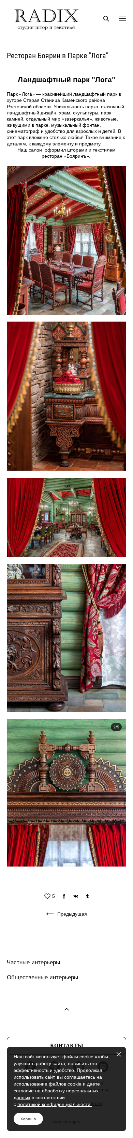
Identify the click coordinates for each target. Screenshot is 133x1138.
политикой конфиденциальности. (54, 1104)
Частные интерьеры (33, 962)
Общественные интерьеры (42, 977)
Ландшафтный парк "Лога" (66, 79)
